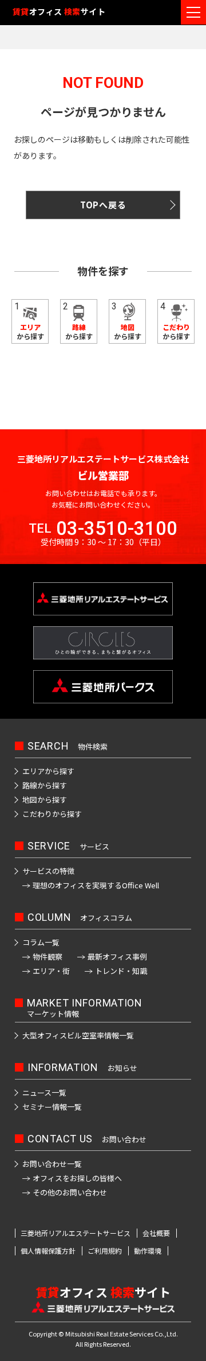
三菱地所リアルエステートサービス (75, 1233)
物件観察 (47, 956)
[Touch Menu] (193, 12)
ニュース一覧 (44, 1092)
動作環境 (147, 1250)
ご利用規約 (105, 1250)
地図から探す (44, 799)
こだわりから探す (52, 813)
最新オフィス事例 (117, 956)
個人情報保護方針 (48, 1250)
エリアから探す (48, 771)
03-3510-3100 (116, 528)
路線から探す (44, 785)
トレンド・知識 (121, 970)
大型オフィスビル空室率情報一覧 (78, 1035)
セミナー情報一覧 (52, 1106)
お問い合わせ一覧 (52, 1163)
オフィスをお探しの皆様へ (77, 1178)
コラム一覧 (41, 942)
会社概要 (156, 1233)
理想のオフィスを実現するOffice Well (96, 885)
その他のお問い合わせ (70, 1192)
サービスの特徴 (48, 870)
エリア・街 (51, 970)
